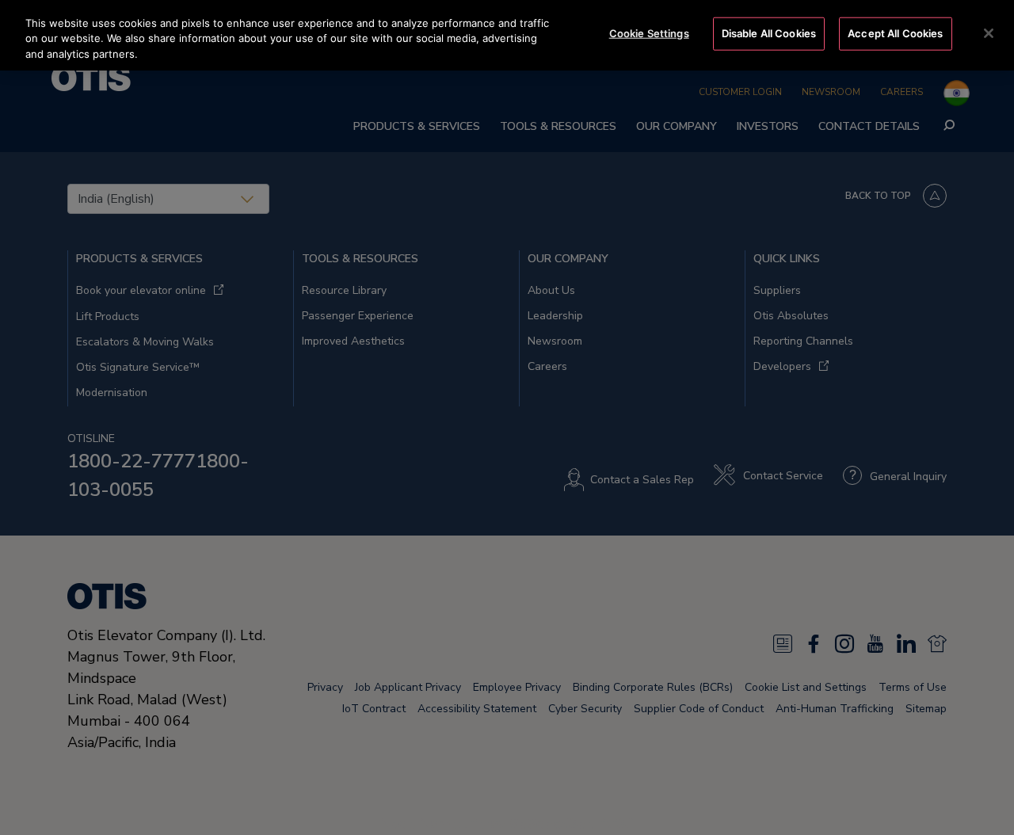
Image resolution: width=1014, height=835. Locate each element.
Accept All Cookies (895, 33)
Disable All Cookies (769, 33)
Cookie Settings (649, 33)
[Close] (988, 33)
